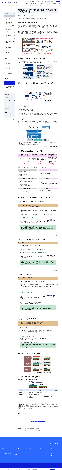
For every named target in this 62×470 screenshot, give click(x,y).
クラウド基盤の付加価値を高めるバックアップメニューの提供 (9, 23)
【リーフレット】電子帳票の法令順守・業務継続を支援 (28, 417)
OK (52, 469)
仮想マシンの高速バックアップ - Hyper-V (9, 42)
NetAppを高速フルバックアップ (9, 55)
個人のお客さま (16, 454)
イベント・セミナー (4, 451)
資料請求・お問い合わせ (36, 421)
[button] (27, 3)
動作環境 (6, 97)
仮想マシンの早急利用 (8, 68)
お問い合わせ (7, 108)
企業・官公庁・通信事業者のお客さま (18, 451)
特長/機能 (6, 13)
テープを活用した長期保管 (9, 73)
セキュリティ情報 (8, 105)
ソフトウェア (8, 5)
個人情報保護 (35, 469)
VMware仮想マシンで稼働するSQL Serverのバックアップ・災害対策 (9, 91)
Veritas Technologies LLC (9, 119)
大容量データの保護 (8, 35)
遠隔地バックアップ (8, 49)
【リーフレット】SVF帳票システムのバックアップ (27, 416)
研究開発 (51, 453)
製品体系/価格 (7, 94)
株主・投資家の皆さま (53, 451)
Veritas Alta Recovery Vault (8, 112)
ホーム (4, 5)
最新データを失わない (8, 63)
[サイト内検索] (59, 3)
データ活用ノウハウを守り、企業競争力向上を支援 (9, 87)
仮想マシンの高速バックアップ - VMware (9, 38)
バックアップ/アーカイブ (15, 5)
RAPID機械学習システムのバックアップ (9, 79)
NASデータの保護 (7, 58)
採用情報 (51, 455)
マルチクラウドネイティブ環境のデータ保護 (9, 26)
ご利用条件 (46, 464)
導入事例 (6, 102)
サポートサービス (8, 100)
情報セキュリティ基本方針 (40, 464)
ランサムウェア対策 (8, 29)
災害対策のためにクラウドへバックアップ (9, 19)
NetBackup (20, 5)
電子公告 (3, 464)
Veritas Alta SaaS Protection (8, 115)
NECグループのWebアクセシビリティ (31, 464)
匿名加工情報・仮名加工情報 (22, 464)
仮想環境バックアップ (8, 52)
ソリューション (26, 5)
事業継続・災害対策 (8, 47)
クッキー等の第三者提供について (13, 464)
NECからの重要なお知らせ (5, 453)
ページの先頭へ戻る (53, 235)
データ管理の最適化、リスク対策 (9, 32)
